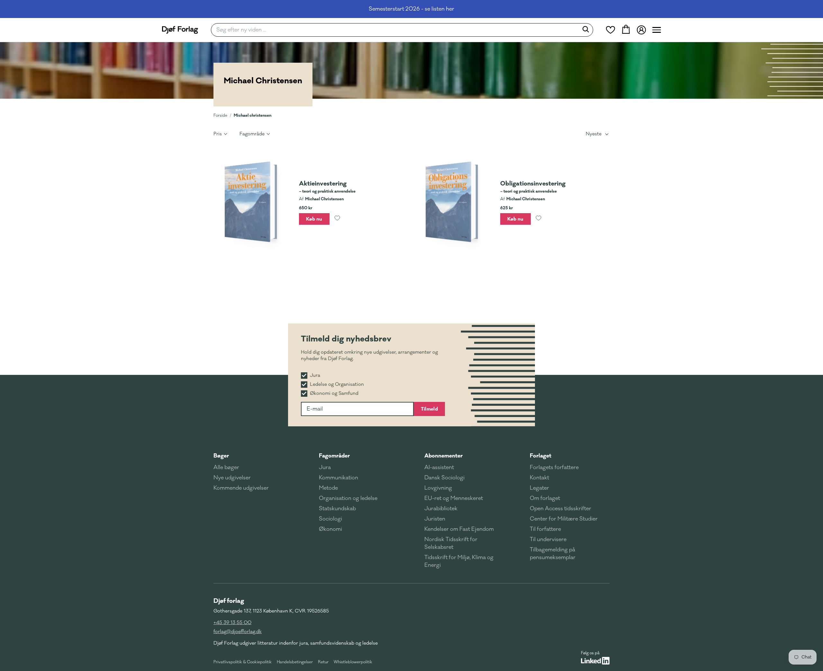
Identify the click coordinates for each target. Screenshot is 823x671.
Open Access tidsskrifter (560, 508)
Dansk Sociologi (444, 477)
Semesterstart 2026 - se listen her (411, 9)
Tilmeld (429, 409)
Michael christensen (252, 115)
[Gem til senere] (337, 219)
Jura (325, 467)
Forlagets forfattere (554, 467)
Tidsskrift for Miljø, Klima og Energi (458, 561)
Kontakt (539, 477)
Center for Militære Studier (564, 518)
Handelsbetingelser (295, 662)
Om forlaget (545, 498)
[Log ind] (641, 29)
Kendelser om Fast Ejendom (459, 529)
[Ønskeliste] (610, 29)
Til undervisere (548, 539)
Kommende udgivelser (241, 488)
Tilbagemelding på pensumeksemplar (552, 553)
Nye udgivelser (232, 477)
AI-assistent (439, 467)
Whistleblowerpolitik (353, 662)
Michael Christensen (324, 199)
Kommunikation (338, 477)
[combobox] (397, 29)
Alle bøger (226, 467)
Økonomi (330, 529)
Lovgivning (438, 488)
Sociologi (330, 518)
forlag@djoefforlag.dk (237, 632)
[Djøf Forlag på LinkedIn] (595, 661)
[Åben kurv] (625, 30)
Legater (539, 488)
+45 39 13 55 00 (232, 623)
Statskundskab (337, 508)
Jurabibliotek (440, 508)
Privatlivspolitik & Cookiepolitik (242, 662)
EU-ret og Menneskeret (453, 498)
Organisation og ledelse (348, 498)
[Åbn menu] (656, 29)
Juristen (434, 518)
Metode (328, 488)
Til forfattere (545, 529)
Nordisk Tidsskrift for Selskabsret (450, 543)
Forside (220, 115)
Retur (323, 662)
